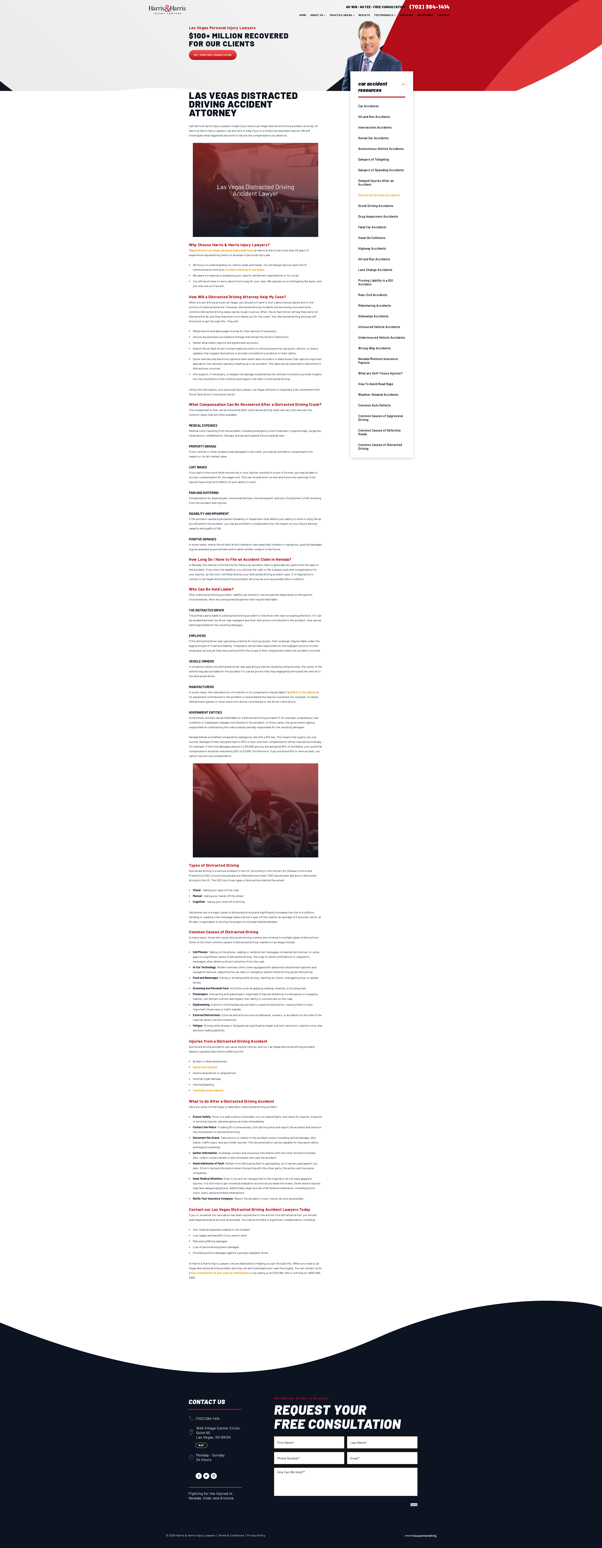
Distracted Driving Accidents (379, 195)
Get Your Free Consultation (213, 54)
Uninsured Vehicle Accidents (379, 327)
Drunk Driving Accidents (375, 206)
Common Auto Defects (374, 405)
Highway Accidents (372, 248)
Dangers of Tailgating (373, 159)
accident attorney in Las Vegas (244, 269)
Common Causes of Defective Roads (379, 432)
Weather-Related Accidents (378, 394)
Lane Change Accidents (375, 270)
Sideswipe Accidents (373, 316)
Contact (444, 14)
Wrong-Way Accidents (374, 348)
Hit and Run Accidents (374, 117)
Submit (414, 1504)
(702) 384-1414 (429, 6)
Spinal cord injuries (205, 1067)
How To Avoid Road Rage (375, 384)
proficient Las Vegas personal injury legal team (224, 250)
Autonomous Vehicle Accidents (381, 149)
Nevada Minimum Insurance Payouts (378, 360)
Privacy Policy (256, 1535)
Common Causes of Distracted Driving (380, 446)
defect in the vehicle (303, 692)
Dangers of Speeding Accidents (381, 170)
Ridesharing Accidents (374, 305)
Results (364, 14)
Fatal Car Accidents (372, 227)
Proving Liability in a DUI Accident (375, 282)
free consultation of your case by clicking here (220, 1273)
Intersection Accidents (375, 127)
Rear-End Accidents (372, 295)
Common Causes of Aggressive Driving (380, 417)
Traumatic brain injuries (208, 1090)
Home (302, 14)
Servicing (407, 14)
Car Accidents (368, 106)
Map (201, 1445)
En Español (425, 14)
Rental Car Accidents (373, 138)
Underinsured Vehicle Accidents (381, 337)
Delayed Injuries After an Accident (376, 182)
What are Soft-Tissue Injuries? (380, 373)
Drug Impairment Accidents (378, 216)
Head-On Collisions (371, 238)
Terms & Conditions (231, 1535)
